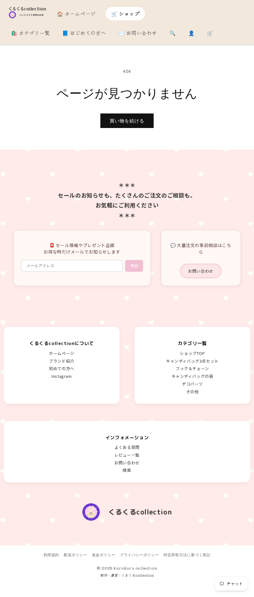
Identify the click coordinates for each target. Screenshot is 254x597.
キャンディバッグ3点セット (192, 361)
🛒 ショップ (125, 13)
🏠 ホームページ (76, 13)
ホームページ (61, 353)
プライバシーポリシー (139, 554)
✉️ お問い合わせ (137, 32)
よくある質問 (127, 447)
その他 (192, 391)
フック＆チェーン (192, 368)
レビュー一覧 (127, 455)
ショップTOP (192, 353)
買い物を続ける (127, 121)
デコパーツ (192, 384)
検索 (127, 470)
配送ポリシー (75, 554)
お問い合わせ (200, 271)
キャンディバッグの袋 (192, 376)
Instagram (61, 376)
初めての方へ (61, 368)
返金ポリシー (104, 554)
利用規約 (51, 554)
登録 (134, 265)
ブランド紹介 (61, 361)
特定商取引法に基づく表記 (187, 554)
